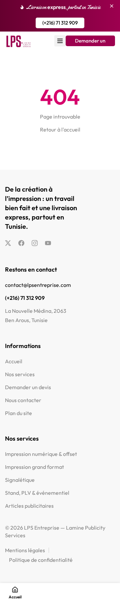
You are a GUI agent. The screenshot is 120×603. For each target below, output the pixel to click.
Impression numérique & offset (41, 454)
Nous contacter (23, 400)
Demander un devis (28, 387)
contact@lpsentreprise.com (38, 285)
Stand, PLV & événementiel (37, 492)
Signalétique (20, 479)
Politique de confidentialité (41, 560)
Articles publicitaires (29, 505)
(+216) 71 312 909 (25, 298)
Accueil (13, 361)
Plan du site (18, 413)
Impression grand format (34, 467)
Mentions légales (25, 550)
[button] (60, 23)
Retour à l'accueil (60, 129)
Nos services (20, 374)
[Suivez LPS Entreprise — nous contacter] (8, 243)
